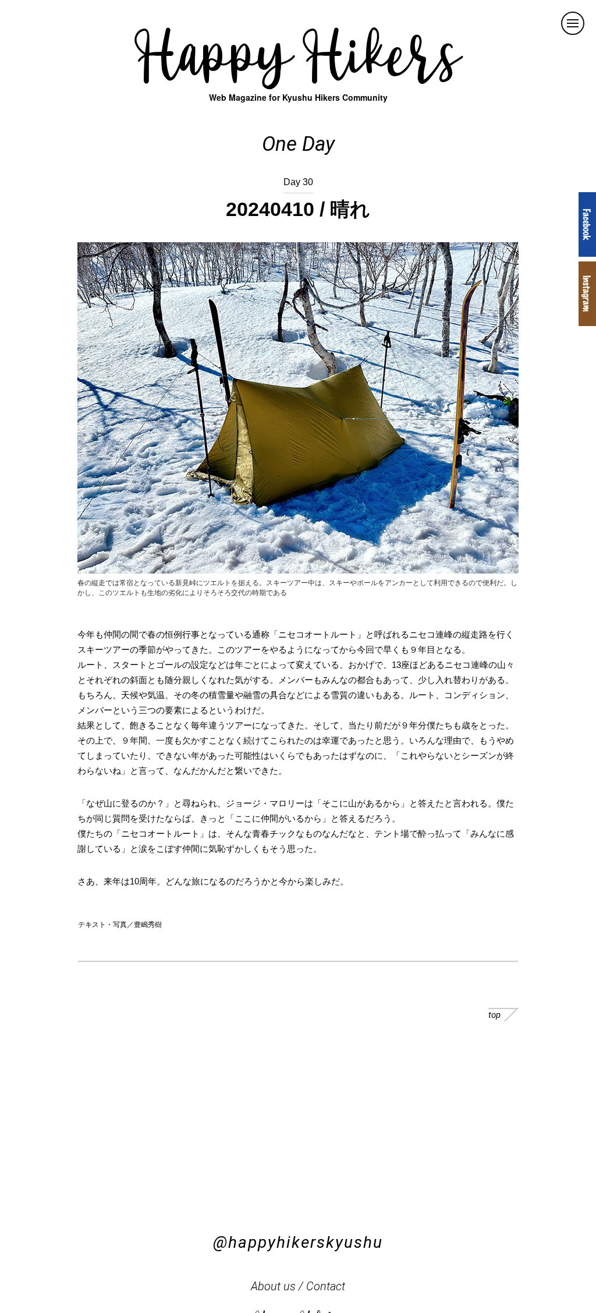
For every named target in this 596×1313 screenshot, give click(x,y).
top (494, 1015)
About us (273, 1286)
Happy (298, 52)
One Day (298, 144)
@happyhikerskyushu (298, 1242)
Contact (325, 1286)
